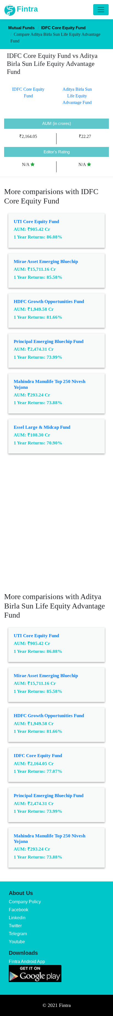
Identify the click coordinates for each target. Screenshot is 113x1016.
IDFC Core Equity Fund (38, 755)
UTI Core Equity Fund (36, 221)
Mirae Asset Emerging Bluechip (46, 261)
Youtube (17, 941)
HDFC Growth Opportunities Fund (49, 301)
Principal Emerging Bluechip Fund (48, 341)
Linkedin (17, 917)
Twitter (15, 925)
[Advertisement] (56, 527)
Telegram (18, 933)
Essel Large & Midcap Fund (42, 427)
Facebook (18, 909)
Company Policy (25, 901)
